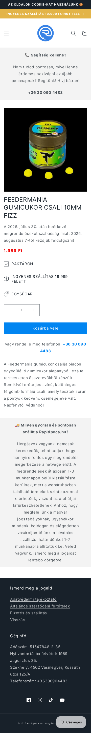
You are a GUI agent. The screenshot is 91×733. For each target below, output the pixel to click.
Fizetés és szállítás (28, 612)
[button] (6, 33)
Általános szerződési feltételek (40, 606)
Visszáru (18, 619)
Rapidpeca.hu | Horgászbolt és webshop (50, 723)
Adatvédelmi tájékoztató (33, 599)
